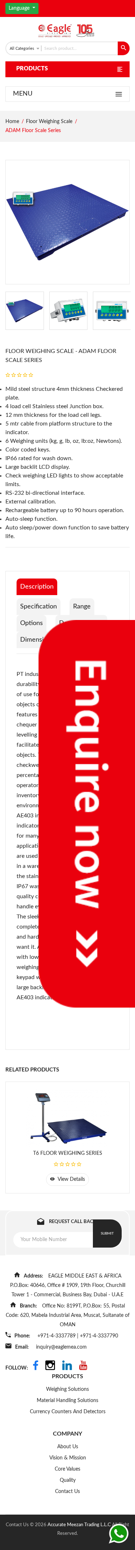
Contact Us (67, 1491)
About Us (67, 1446)
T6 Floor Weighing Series (67, 1153)
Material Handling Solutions (67, 1400)
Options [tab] (31, 623)
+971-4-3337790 (99, 1336)
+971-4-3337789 (57, 1336)
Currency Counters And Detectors (67, 1411)
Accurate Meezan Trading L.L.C (80, 1525)
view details (71, 1179)
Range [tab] (82, 606)
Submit (107, 1233)
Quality (68, 1480)
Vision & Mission (67, 1458)
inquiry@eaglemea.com (61, 1347)
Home (12, 121)
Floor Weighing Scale (49, 121)
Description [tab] (37, 587)
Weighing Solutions (67, 1389)
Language (20, 8)
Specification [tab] (38, 606)
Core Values (67, 1469)
